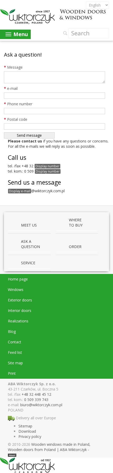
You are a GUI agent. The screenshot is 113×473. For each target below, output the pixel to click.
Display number (47, 166)
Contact (14, 341)
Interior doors (19, 310)
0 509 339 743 (36, 399)
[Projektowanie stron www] (12, 454)
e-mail (11, 88)
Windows (15, 289)
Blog (12, 331)
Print (12, 373)
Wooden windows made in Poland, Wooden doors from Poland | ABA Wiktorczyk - (49, 447)
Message (13, 67)
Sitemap (25, 426)
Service (28, 262)
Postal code (15, 119)
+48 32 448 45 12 (36, 394)
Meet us (29, 225)
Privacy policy (29, 436)
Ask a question (30, 244)
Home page (18, 279)
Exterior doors (20, 300)
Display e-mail (19, 191)
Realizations (18, 320)
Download (27, 431)
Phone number (18, 103)
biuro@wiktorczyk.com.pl (41, 404)
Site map (15, 362)
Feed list (15, 352)
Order (75, 246)
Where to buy (76, 222)
